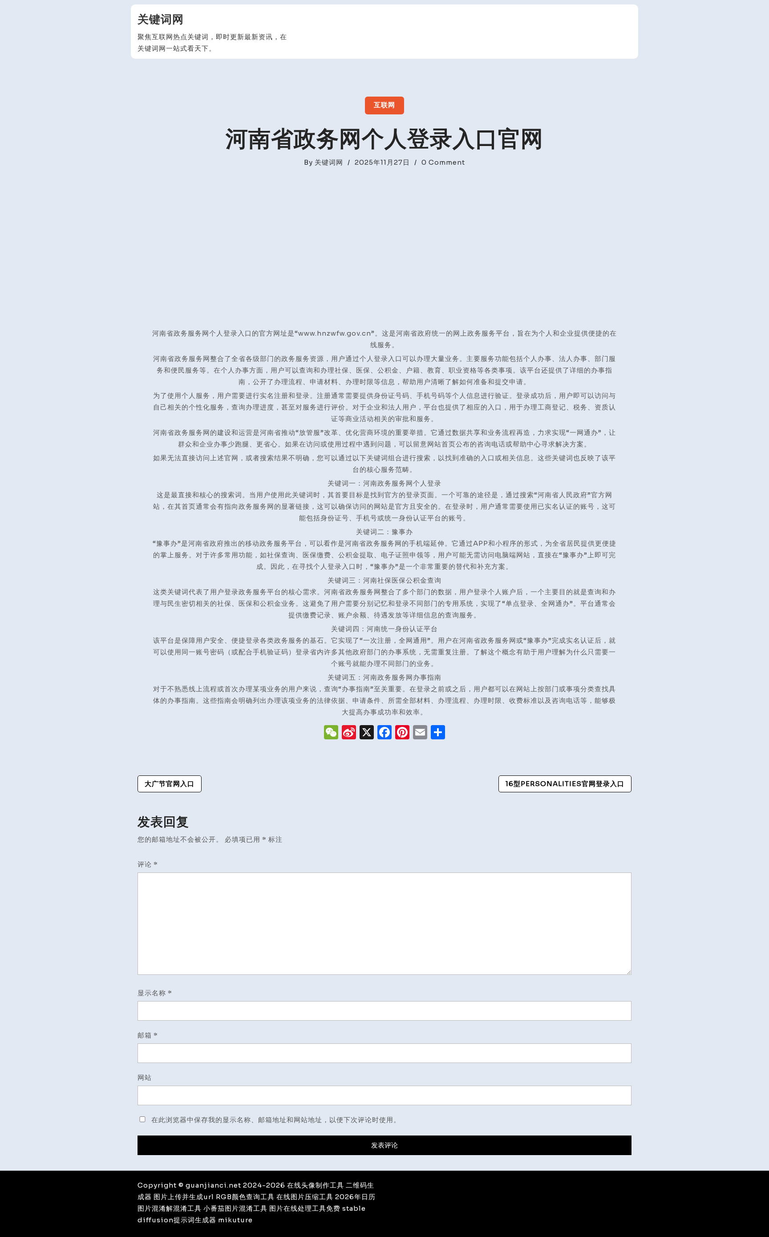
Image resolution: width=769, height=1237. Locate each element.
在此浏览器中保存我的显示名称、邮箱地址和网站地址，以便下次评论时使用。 (276, 1119)
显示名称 (155, 993)
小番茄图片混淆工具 (235, 1208)
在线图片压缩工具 (304, 1196)
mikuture (235, 1220)
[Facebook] (384, 733)
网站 (145, 1077)
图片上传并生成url (184, 1196)
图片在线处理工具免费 (304, 1208)
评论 (148, 864)
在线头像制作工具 (315, 1185)
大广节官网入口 (169, 783)
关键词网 (161, 19)
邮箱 (148, 1035)
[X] (367, 733)
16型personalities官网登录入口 (565, 783)
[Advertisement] (384, 261)
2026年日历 (355, 1196)
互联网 (384, 105)
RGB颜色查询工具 (245, 1196)
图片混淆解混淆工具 (170, 1208)
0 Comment (443, 162)
